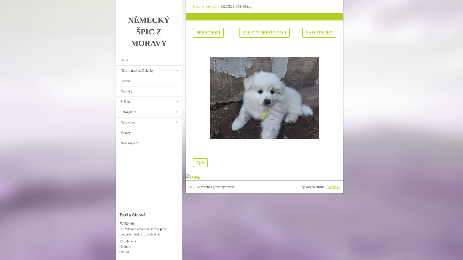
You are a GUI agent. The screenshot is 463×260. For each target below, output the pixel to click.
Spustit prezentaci (264, 33)
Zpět (200, 163)
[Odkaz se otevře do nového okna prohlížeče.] (264, 98)
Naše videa (128, 122)
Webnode (333, 187)
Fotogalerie (128, 112)
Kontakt (126, 81)
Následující (319, 33)
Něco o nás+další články (137, 70)
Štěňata (125, 102)
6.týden (210, 6)
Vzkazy (126, 133)
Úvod (124, 60)
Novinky (126, 91)
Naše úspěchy (130, 143)
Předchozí (208, 33)
